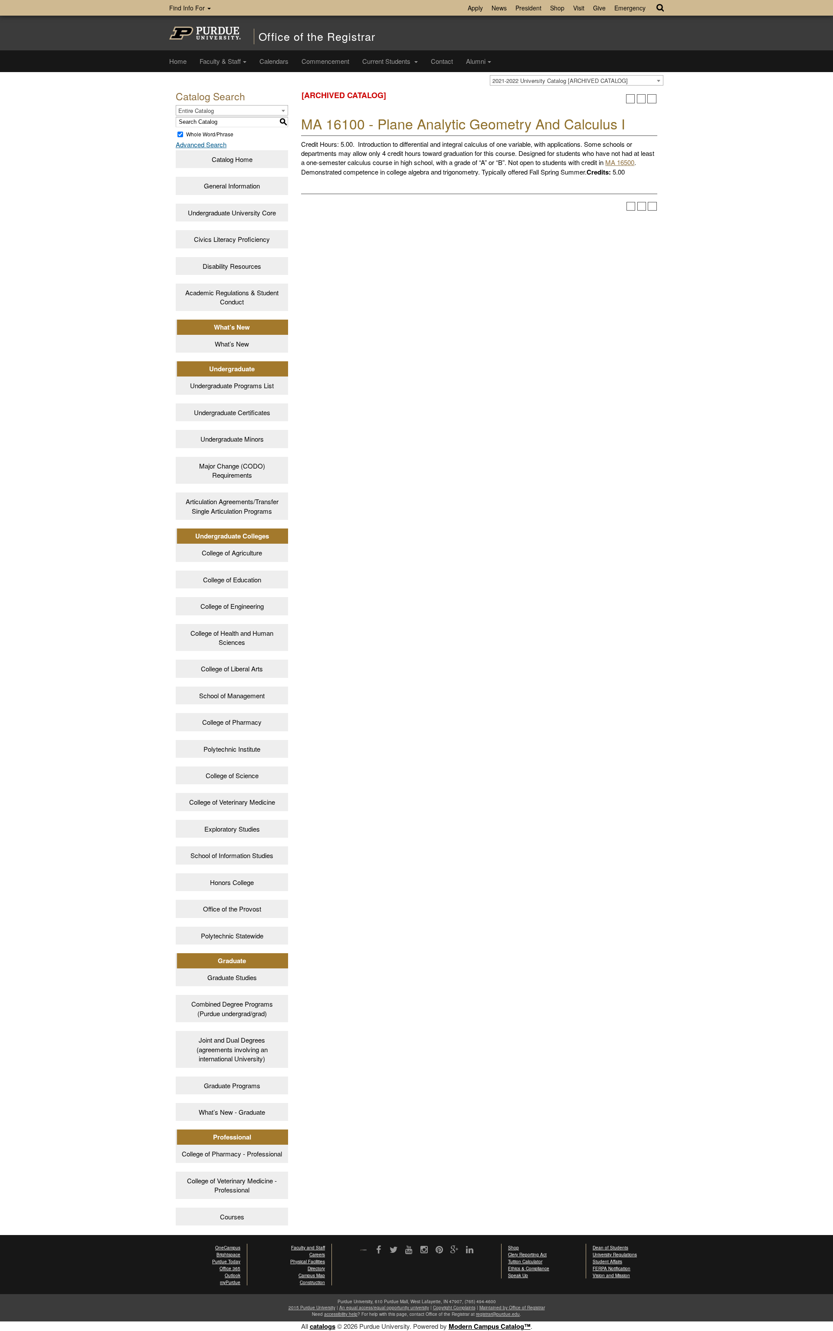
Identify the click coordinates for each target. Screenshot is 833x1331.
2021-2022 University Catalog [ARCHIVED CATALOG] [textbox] (560, 80)
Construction (312, 1282)
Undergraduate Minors (232, 438)
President (528, 7)
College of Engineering (232, 606)
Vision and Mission (611, 1275)
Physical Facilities (307, 1261)
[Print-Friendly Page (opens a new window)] (641, 98)
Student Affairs (607, 1261)
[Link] (379, 1250)
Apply (475, 7)
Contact (442, 61)
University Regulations (615, 1255)
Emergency (630, 7)
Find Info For (188, 7)
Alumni (475, 61)
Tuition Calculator (525, 1261)
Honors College (232, 882)
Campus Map (311, 1275)
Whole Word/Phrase (209, 134)
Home (178, 61)
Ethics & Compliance (528, 1268)
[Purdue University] (205, 33)
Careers (317, 1255)
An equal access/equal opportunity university (384, 1308)
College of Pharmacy (232, 722)
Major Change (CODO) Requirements (232, 470)
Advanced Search (201, 144)
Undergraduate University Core (232, 212)
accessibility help (340, 1314)
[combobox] (576, 80)
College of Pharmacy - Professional (232, 1153)
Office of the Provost (232, 908)
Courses (232, 1216)
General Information (232, 185)
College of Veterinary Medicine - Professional (232, 1185)
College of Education (232, 579)
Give (599, 7)
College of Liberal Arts (232, 668)
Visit (578, 7)
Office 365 (230, 1268)
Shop (557, 7)
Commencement (325, 61)
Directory (316, 1268)
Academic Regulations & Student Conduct (232, 297)
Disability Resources (232, 266)
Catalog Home (232, 159)
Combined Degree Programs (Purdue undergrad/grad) (232, 1008)
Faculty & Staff (220, 61)
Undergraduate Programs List (232, 385)
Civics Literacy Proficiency (232, 239)
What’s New (232, 343)
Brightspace (228, 1255)
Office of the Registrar (317, 36)
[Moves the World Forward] (363, 1250)
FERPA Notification (611, 1268)
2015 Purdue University (312, 1308)
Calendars (274, 61)
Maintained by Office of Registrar (512, 1308)
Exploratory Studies (232, 828)
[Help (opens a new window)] (651, 98)
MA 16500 (619, 162)
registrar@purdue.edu (498, 1314)
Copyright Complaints (454, 1308)
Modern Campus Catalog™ (490, 1326)
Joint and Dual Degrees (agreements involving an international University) (232, 1049)
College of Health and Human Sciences (231, 637)
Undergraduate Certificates (232, 412)
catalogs (322, 1326)
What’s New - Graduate (232, 1111)
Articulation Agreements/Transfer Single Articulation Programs (232, 506)
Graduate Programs (232, 1085)
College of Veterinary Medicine (232, 801)
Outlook (232, 1275)
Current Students (387, 61)
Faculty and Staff (308, 1248)
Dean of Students (610, 1248)
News (499, 7)
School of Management (232, 695)
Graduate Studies (232, 977)
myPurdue (230, 1282)
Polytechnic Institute (231, 748)
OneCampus (227, 1248)
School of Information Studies (231, 855)
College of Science (232, 775)
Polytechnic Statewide (232, 935)
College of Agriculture (232, 552)
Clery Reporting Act (527, 1255)
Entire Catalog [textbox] (196, 110)
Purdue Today (226, 1261)
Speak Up (518, 1275)
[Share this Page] (630, 98)
